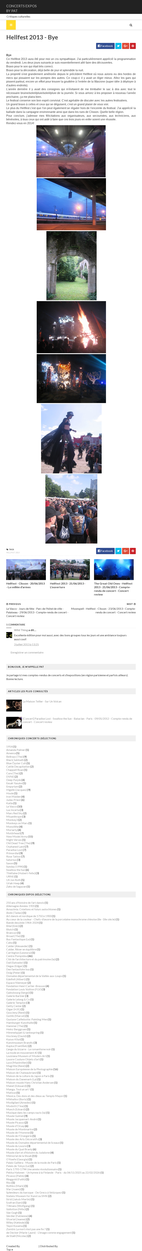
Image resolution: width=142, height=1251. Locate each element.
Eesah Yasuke (14, 783)
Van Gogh (12, 1212)
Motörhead (13, 833)
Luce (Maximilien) (16, 1062)
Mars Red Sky (14, 813)
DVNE (10, 776)
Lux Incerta (12, 809)
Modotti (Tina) (15, 1106)
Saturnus (11, 859)
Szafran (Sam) (14, 1202)
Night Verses (14, 839)
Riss (8, 1182)
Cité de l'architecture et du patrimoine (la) (30, 959)
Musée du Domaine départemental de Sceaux (32, 1142)
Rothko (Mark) (15, 1185)
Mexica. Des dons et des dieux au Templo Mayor (34, 1095)
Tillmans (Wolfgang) (18, 1205)
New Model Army (17, 836)
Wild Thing (21, 630)
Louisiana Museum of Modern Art (26, 1056)
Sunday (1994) (14, 866)
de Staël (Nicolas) (16, 1235)
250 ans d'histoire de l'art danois (25, 902)
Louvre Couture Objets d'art (22, 1059)
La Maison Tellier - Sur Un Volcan (42, 701)
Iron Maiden (13, 796)
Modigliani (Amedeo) (19, 1102)
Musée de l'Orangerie (19, 1135)
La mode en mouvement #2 (22, 1052)
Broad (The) (13, 936)
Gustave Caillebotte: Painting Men (26, 1019)
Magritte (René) (15, 1065)
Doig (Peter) (13, 972)
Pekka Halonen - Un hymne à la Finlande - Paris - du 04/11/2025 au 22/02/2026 (53, 1172)
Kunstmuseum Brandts (19, 1042)
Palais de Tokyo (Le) (18, 1165)
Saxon (9, 863)
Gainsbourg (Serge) (17, 992)
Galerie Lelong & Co (18, 999)
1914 (9, 746)
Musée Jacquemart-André (21, 1119)
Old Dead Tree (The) (18, 843)
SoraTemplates (29, 1246)
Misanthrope (14, 816)
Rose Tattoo (13, 856)
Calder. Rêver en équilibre (21, 949)
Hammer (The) (15, 1026)
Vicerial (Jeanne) (16, 1219)
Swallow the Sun (15, 869)
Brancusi (11, 932)
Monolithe (12, 826)
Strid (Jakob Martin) (18, 1199)
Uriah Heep (13, 883)
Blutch (10, 929)
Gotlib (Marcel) (15, 1015)
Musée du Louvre (16, 1146)
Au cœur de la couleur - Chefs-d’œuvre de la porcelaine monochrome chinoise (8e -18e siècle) (60, 919)
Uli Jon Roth (13, 879)
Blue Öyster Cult (16, 763)
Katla (9, 803)
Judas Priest (13, 799)
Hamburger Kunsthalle (19, 1022)
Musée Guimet (15, 1115)
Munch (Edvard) (15, 1109)
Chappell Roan (14, 769)
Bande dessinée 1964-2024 (22, 922)
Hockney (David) (16, 1036)
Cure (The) (12, 773)
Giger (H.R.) (13, 1009)
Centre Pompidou (16, 956)
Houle (10, 793)
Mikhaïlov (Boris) (16, 1099)
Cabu (9, 942)
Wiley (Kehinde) (15, 1222)
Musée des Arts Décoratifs (22, 1139)
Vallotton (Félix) (15, 1209)
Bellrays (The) (14, 756)
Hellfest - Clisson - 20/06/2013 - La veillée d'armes (25, 585)
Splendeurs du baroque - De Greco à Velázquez (33, 1192)
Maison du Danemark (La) (21, 1079)
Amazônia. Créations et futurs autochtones (31, 909)
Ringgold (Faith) (15, 1179)
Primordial (12, 853)
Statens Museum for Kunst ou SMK (27, 1196)
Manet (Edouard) (16, 1085)
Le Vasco (11, 806)
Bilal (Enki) (12, 925)
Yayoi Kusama (14, 1225)
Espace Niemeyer (16, 982)
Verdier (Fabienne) (17, 1215)
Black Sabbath (15, 759)
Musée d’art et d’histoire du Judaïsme (28, 1152)
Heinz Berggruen (16, 1029)
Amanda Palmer (15, 749)
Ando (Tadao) (14, 912)
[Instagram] (135, 7)
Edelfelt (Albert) (16, 979)
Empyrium (12, 786)
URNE (10, 876)
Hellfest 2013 (13, 552)
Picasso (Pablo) (15, 1175)
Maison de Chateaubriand (21, 1072)
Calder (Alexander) (17, 946)
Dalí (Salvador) (15, 962)
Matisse (11, 1092)
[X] (132, 7)
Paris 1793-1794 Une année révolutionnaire (32, 1169)
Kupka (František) (17, 1045)
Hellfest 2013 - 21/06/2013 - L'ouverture (67, 585)
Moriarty (11, 829)
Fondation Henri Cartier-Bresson (25, 986)
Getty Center (14, 1006)
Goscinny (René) (15, 1012)
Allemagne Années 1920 (20, 906)
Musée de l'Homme (17, 1132)
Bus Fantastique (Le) (18, 939)
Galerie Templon (16, 1002)
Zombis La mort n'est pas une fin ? (26, 1229)
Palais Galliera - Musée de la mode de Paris (31, 1162)
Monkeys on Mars (17, 823)
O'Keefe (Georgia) (17, 1159)
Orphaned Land (15, 846)
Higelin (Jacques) (16, 789)
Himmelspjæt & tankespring (23, 1032)
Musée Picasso (15, 1122)
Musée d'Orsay (15, 1126)
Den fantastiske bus (18, 969)
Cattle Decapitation (18, 766)
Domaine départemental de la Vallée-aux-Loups (34, 975)
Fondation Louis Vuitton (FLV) (23, 989)
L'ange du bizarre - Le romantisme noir (28, 1049)
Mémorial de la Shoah (19, 1155)
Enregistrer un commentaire (27, 652)
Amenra (11, 753)
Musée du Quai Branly (19, 1149)
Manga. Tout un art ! (18, 1089)
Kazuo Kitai (13, 1039)
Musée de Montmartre (19, 1129)
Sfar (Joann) (13, 1189)
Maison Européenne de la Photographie (29, 1069)
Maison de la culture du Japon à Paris (28, 1076)
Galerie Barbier (15, 995)
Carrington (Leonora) (18, 952)
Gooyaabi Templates (70, 1246)
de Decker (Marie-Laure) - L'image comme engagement (38, 1232)
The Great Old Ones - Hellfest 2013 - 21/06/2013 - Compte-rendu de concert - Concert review (113, 589)
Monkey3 (12, 819)
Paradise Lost (14, 849)
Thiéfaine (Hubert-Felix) (20, 873)
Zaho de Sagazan (16, 886)
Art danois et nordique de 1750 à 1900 (28, 916)
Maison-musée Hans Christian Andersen (30, 1082)
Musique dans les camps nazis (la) (26, 1112)
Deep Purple (13, 779)
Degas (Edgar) (14, 966)
